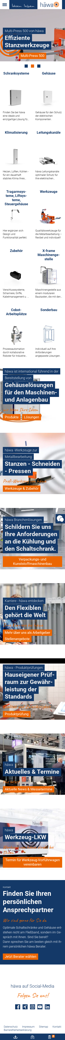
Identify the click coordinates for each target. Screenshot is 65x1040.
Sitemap (43, 1026)
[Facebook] (17, 1006)
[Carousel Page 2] (32, 66)
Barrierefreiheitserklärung (18, 1030)
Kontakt (57, 1026)
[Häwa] (37, 4)
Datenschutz (11, 1026)
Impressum (28, 1026)
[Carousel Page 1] (26, 66)
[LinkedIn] (47, 1006)
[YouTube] (39, 1006)
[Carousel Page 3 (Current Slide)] (38, 66)
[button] (4, 4)
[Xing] (25, 1006)
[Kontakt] (60, 518)
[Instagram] (32, 1006)
